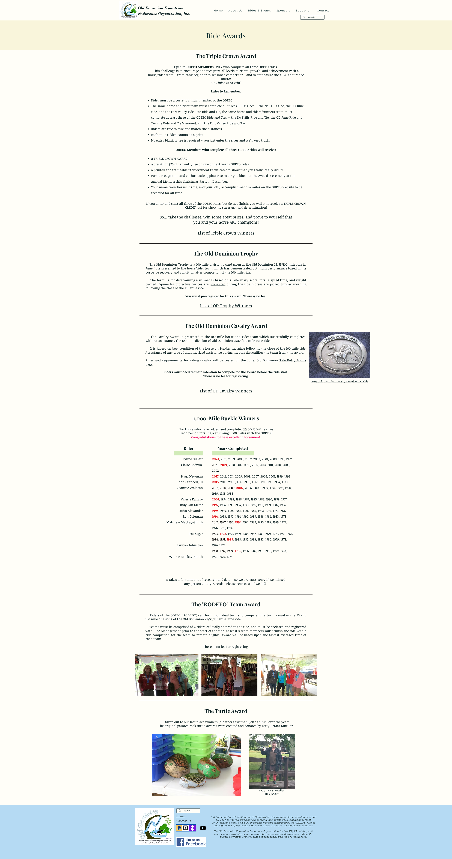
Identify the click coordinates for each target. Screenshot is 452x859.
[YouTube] (203, 828)
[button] (235, 10)
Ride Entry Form (292, 360)
